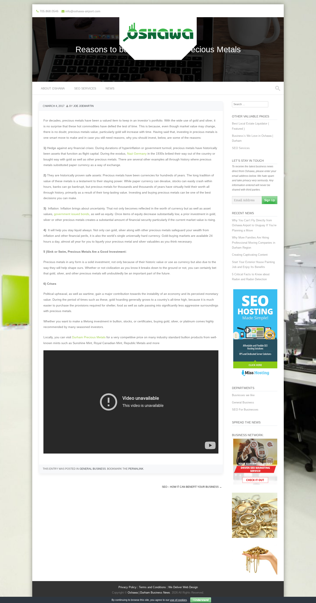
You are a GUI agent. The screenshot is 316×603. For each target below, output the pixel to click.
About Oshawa (53, 88)
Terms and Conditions (152, 587)
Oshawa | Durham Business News (149, 592)
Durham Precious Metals (89, 337)
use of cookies (178, 599)
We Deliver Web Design (183, 587)
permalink (135, 468)
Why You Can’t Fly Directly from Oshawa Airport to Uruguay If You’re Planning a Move (254, 225)
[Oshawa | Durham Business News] (158, 57)
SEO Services (85, 88)
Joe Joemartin (83, 106)
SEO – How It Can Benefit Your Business (192, 486)
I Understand (201, 599)
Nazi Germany (137, 153)
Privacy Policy (127, 587)
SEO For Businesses (245, 409)
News (110, 88)
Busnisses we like (243, 395)
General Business (93, 468)
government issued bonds (71, 214)
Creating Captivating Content (250, 254)
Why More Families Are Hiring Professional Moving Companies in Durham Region (253, 242)
